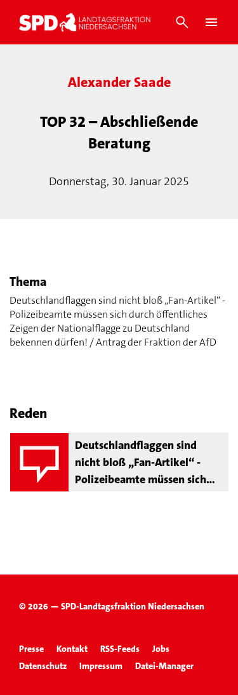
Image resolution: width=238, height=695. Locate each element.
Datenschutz (43, 666)
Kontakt (72, 648)
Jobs (160, 648)
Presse (31, 648)
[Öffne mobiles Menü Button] (211, 22)
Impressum (100, 666)
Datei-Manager (164, 666)
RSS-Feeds (120, 648)
